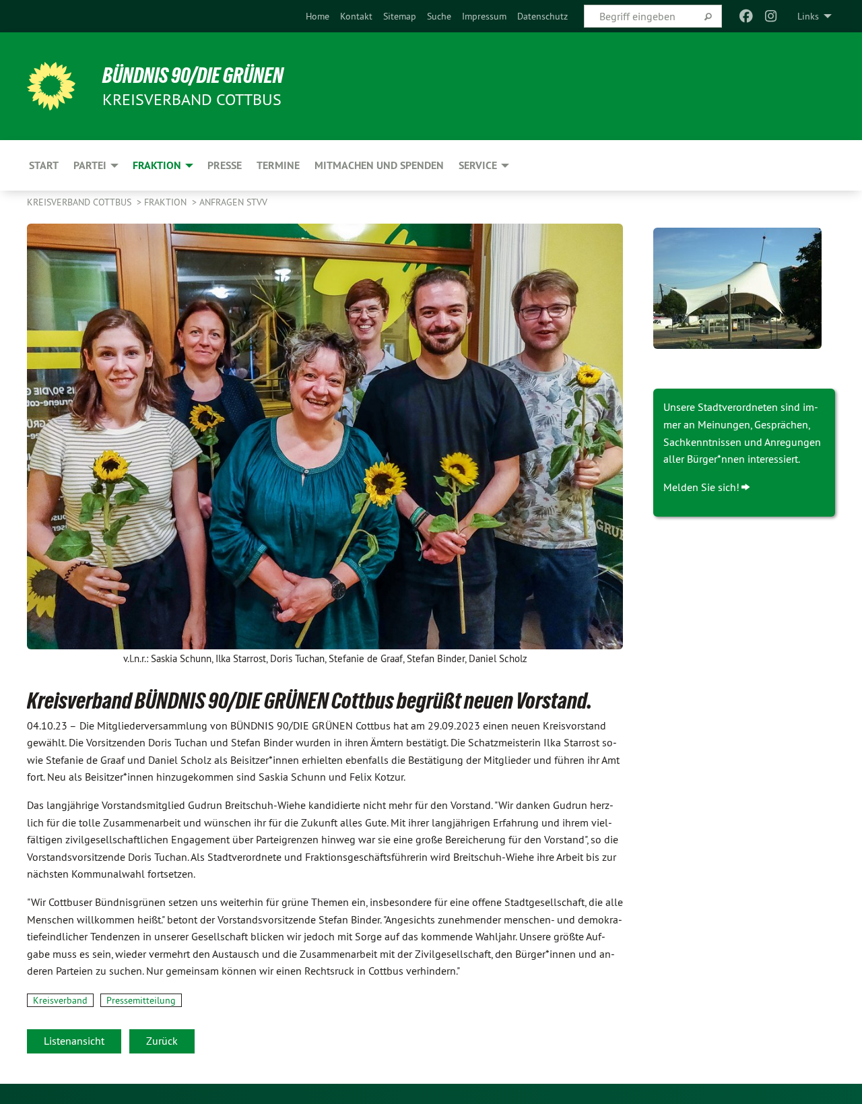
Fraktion (166, 202)
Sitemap (399, 16)
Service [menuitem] (478, 165)
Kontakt (356, 16)
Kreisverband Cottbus (80, 202)
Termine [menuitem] (278, 165)
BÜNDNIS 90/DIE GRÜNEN (193, 75)
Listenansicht (74, 1040)
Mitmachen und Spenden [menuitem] (379, 165)
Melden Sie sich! (701, 487)
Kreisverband (60, 1000)
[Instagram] (770, 16)
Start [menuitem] (44, 165)
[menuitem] (317, 16)
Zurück (162, 1040)
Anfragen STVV (233, 202)
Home (317, 16)
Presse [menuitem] (224, 165)
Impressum (484, 16)
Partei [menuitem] (89, 165)
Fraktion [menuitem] (157, 165)
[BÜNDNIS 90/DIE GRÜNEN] (51, 86)
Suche (439, 16)
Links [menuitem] (808, 16)
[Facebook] (746, 16)
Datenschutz (542, 16)
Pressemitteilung (141, 1000)
